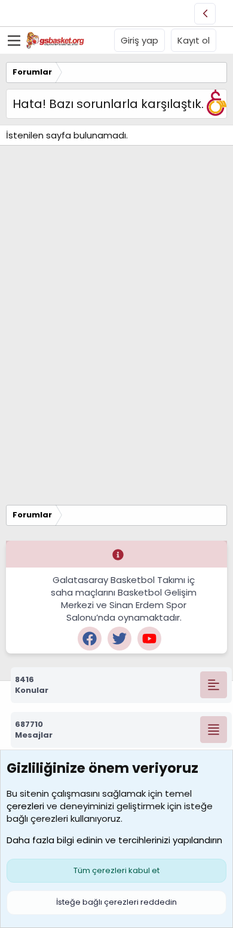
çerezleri (25, 806)
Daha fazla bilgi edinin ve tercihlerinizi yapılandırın (114, 840)
